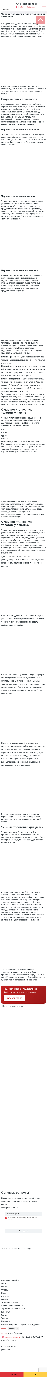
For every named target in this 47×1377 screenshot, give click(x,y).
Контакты (5, 1287)
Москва (12, 1329)
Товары (4, 1318)
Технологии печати (9, 1302)
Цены (3, 1293)
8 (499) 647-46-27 (28, 4)
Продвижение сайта (10, 1280)
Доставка (5, 1296)
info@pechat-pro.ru (27, 7)
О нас (3, 1284)
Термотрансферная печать (13, 1309)
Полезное (5, 1321)
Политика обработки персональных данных (20, 1324)
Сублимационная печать (12, 1306)
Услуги (4, 1315)
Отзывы (4, 1290)
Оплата (4, 1299)
